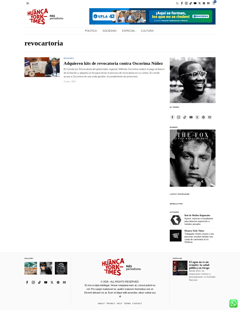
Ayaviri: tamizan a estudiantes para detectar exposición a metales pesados (198, 221)
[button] (42, 67)
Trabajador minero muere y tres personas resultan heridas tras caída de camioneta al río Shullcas (199, 238)
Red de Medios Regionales (197, 215)
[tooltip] (182, 3)
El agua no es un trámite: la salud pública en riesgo (199, 265)
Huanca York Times (194, 231)
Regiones (69, 58)
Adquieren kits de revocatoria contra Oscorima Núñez (113, 63)
